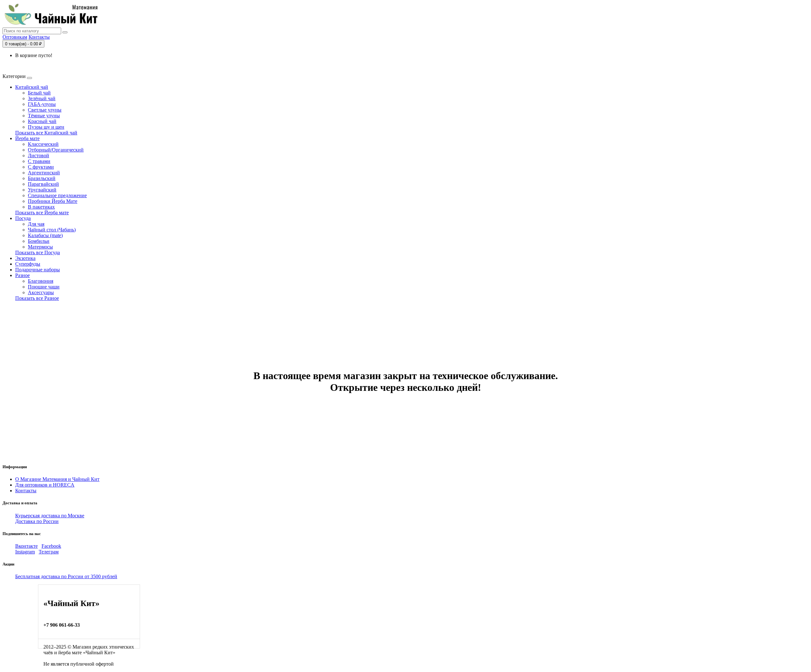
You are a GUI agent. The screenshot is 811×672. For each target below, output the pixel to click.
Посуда (23, 218)
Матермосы (40, 246)
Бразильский (41, 178)
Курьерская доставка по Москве (49, 515)
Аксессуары (41, 292)
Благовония (40, 281)
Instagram (25, 551)
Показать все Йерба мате (42, 212)
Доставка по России (37, 521)
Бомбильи (38, 241)
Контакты (39, 37)
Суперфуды (27, 264)
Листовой (38, 155)
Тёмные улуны (44, 115)
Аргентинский (44, 172)
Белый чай (39, 92)
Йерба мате (27, 138)
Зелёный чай (41, 98)
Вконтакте (26, 546)
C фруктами (41, 167)
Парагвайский (43, 184)
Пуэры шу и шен (46, 127)
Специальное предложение (57, 195)
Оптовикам (15, 37)
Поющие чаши (44, 286)
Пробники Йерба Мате (52, 201)
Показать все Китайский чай (46, 132)
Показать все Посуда (37, 252)
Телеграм (49, 551)
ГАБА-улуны (42, 104)
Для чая (36, 224)
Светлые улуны (44, 110)
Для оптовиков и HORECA (44, 485)
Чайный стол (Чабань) (52, 229)
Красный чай (42, 121)
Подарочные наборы (37, 269)
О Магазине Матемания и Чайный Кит (57, 479)
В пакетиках (41, 207)
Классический (43, 144)
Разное (22, 275)
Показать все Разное (37, 298)
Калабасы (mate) (45, 235)
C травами (39, 161)
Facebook (51, 546)
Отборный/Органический (56, 149)
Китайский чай (31, 87)
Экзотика (25, 258)
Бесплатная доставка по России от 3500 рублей (66, 576)
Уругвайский (42, 189)
